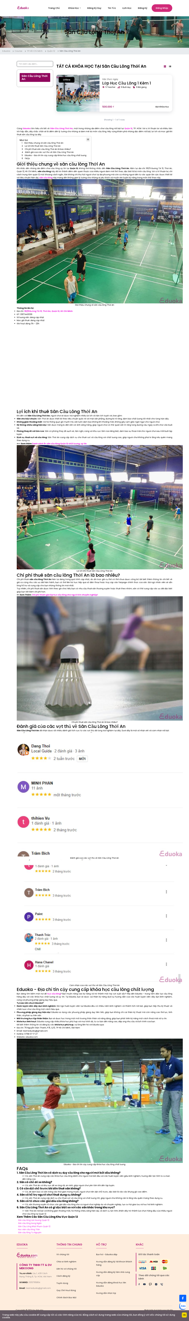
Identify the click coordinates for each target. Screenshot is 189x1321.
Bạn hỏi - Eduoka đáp (106, 1254)
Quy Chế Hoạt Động (66, 1290)
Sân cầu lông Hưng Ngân (30, 1223)
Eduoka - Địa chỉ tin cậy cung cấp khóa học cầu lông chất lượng (55, 155)
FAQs (27, 158)
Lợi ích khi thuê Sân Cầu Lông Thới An (43, 146)
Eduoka (6, 51)
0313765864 (34, 1282)
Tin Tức (112, 8)
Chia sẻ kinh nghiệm (66, 1261)
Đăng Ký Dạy (94, 8)
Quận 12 (51, 51)
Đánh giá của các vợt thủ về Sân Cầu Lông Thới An (49, 152)
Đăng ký (142, 8)
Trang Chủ (54, 8)
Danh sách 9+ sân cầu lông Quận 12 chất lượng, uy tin (59, 443)
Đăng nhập (162, 8)
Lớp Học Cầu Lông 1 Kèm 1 (126, 83)
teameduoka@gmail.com (38, 1288)
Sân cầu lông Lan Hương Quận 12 (33, 1220)
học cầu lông (54, 993)
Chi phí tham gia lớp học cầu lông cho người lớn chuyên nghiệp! (65, 594)
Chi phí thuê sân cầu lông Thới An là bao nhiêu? (48, 149)
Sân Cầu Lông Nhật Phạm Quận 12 (34, 1226)
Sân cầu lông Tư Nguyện (29, 1232)
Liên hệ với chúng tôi (66, 1268)
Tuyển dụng (62, 1283)
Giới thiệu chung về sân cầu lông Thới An (43, 143)
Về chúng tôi (62, 1254)
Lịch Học (126, 8)
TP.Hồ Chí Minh (34, 51)
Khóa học (73, 8)
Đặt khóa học (162, 106)
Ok (184, 1315)
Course (18, 51)
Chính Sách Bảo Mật (66, 1297)
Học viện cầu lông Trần (29, 1229)
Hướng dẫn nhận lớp (106, 1293)
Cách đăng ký (63, 1276)
